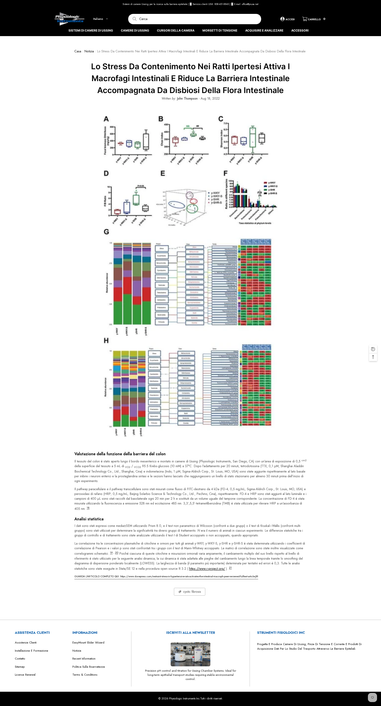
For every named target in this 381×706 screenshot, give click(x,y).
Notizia (89, 51)
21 (230, 568)
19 (111, 552)
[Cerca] (194, 19)
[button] (325, 4)
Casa (77, 51)
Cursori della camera (175, 30)
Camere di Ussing (135, 30)
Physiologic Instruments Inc (184, 698)
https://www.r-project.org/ (207, 568)
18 (88, 508)
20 (116, 552)
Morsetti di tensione (219, 30)
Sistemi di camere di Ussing (90, 30)
